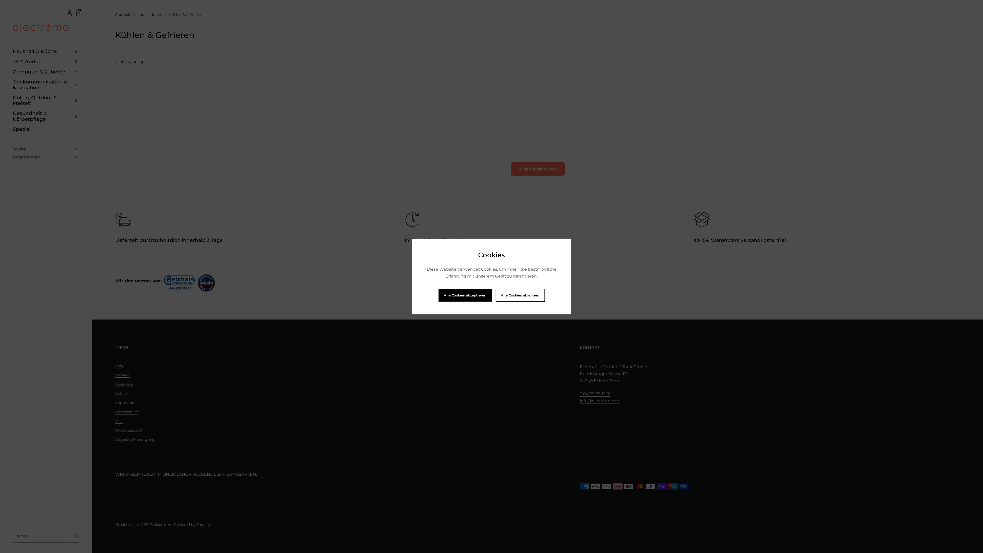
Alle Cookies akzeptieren (465, 295)
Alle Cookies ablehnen (520, 295)
